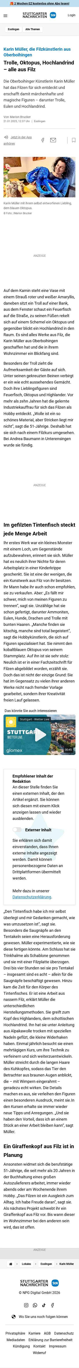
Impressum (57, 1346)
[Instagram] (26, 1305)
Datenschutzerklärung (32, 897)
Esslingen (13, 29)
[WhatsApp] (35, 1305)
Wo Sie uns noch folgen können (43, 1317)
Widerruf (39, 1353)
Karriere (34, 1333)
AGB (47, 1333)
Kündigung (21, 1346)
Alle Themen (32, 29)
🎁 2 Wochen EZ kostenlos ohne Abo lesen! (39, 3)
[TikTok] (43, 1305)
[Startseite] (10, 1264)
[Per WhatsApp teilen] (61, 140)
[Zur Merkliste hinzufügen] (72, 140)
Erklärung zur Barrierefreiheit (50, 1340)
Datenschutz (64, 1333)
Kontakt (39, 1346)
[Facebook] (52, 1305)
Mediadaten (16, 1340)
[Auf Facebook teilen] (42, 140)
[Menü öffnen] (5, 16)
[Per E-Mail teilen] (53, 140)
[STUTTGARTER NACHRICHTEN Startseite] (39, 15)
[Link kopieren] (35, 140)
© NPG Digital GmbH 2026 (39, 1293)
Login (71, 15)
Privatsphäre (15, 1333)
